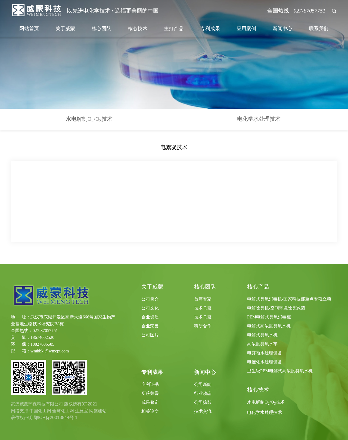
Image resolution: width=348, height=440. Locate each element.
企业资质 (150, 317)
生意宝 (81, 410)
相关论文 (150, 411)
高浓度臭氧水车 (262, 344)
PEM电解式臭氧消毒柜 (269, 317)
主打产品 (174, 28)
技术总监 (203, 308)
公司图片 (150, 335)
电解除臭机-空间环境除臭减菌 (276, 308)
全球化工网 (63, 410)
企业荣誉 (150, 326)
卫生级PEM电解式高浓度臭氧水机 (280, 370)
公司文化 (150, 308)
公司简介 (150, 299)
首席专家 (203, 299)
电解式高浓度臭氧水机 (269, 326)
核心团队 (101, 28)
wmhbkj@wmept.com (49, 351)
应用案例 (246, 28)
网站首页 (29, 28)
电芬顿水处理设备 (264, 353)
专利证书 (150, 384)
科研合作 (203, 326)
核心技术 (137, 28)
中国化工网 (40, 410)
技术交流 (203, 411)
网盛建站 (98, 410)
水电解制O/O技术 (89, 119)
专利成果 (210, 28)
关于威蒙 (65, 28)
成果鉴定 (150, 402)
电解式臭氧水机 (262, 335)
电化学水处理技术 (259, 119)
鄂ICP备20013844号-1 (55, 417)
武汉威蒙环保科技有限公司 (37, 404)
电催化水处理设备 (264, 362)
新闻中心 (282, 28)
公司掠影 (203, 402)
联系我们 (318, 28)
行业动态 (203, 393)
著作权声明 (22, 417)
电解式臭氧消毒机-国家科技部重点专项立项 (289, 299)
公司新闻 (203, 384)
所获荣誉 (150, 393)
